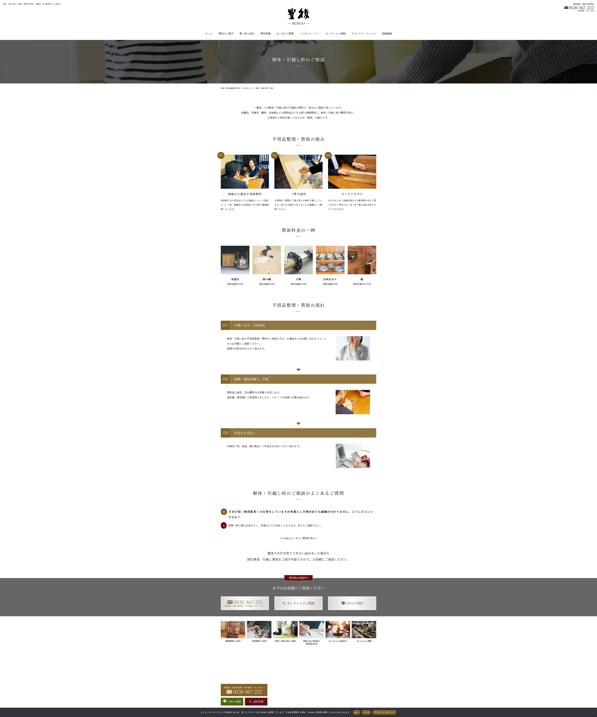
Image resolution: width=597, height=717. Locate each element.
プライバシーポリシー (384, 712)
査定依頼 (258, 701)
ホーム (209, 33)
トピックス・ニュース (363, 33)
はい (356, 712)
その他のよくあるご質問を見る (297, 538)
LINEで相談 (354, 603)
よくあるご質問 (285, 33)
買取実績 (265, 33)
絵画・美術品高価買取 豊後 (230, 88)
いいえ (366, 712)
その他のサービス (248, 88)
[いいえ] (593, 712)
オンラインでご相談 (301, 603)
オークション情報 (335, 33)
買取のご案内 (226, 33)
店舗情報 (387, 33)
